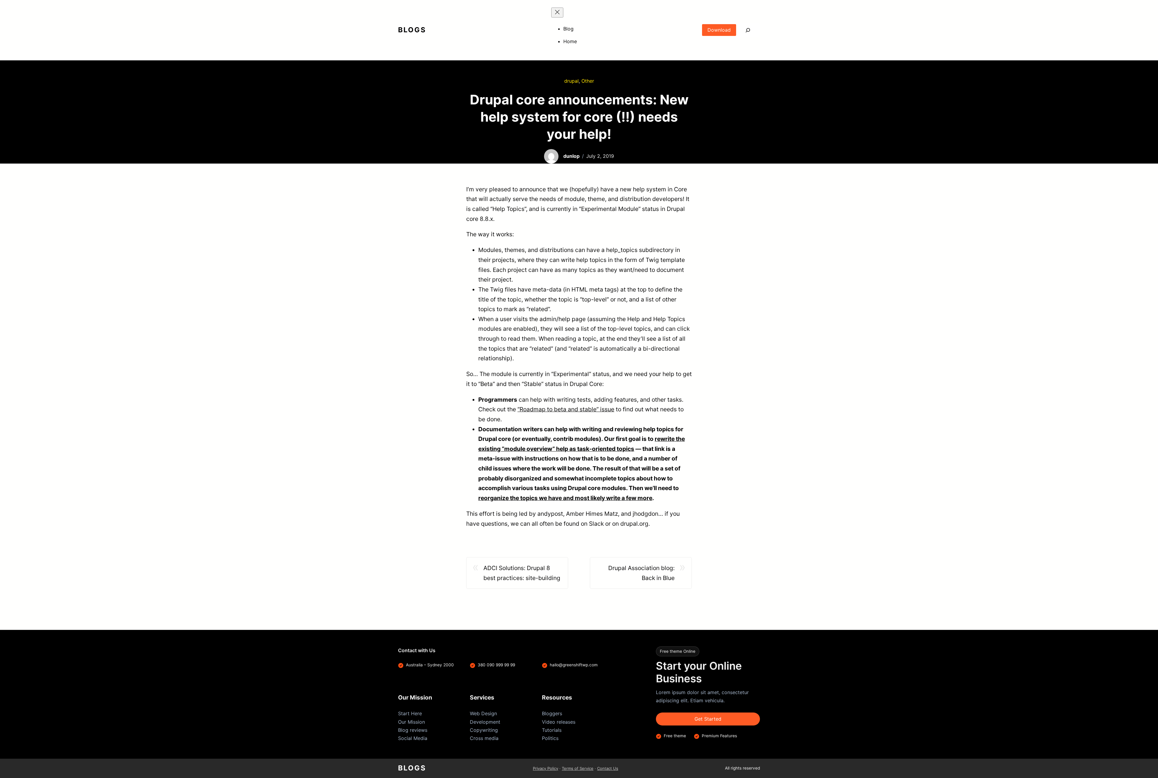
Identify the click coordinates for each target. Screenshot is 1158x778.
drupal (571, 81)
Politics (550, 738)
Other (587, 81)
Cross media (484, 738)
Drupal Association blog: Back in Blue (641, 573)
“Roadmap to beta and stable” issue (565, 409)
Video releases (558, 722)
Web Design (483, 713)
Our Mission (411, 722)
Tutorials (552, 730)
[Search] (748, 30)
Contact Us (607, 768)
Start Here (410, 713)
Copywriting (484, 730)
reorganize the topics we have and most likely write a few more (565, 498)
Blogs (412, 30)
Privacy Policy (545, 768)
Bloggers (552, 713)
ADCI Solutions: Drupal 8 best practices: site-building (521, 573)
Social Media (412, 738)
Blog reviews (412, 730)
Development (485, 722)
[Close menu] (557, 13)
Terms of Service (577, 768)
